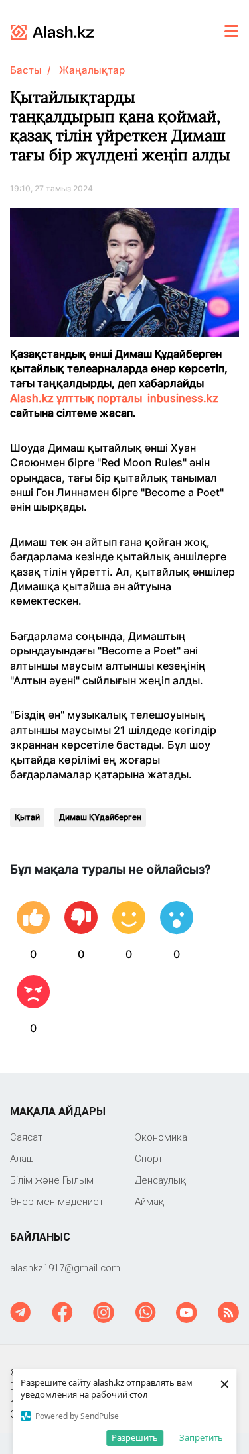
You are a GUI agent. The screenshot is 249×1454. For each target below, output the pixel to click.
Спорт (149, 1158)
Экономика (161, 1137)
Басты (26, 70)
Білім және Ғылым (52, 1180)
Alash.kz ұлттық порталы (76, 398)
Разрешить (135, 1437)
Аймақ (149, 1201)
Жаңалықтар (92, 70)
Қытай (27, 817)
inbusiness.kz (182, 398)
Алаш (22, 1158)
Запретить (201, 1437)
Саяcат (26, 1137)
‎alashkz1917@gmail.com (65, 1267)
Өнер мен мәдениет (57, 1201)
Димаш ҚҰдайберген (100, 817)
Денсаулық (160, 1180)
